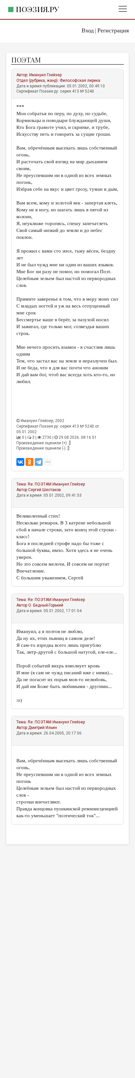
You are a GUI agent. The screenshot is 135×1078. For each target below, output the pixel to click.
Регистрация (113, 30)
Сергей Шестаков (44, 489)
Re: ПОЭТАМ (39, 484)
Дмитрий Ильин (42, 727)
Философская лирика (80, 80)
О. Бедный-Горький (45, 605)
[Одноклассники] (29, 462)
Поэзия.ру (37, 9)
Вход (88, 30)
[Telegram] (39, 462)
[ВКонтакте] (20, 462)
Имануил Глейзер (45, 75)
